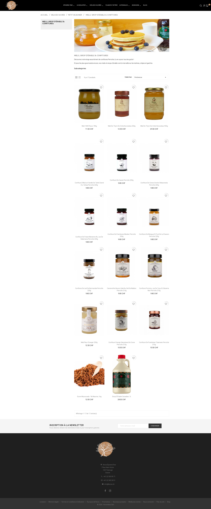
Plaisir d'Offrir (111, 5)
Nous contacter (148, 502)
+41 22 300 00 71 (109, 476)
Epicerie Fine (69, 5)
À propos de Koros (93, 502)
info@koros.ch (109, 484)
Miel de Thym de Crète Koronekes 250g (121, 126)
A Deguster (82, 5)
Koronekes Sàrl (109, 504)
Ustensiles (124, 5)
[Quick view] (91, 136)
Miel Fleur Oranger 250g (89, 342)
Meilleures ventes (134, 502)
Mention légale (53, 502)
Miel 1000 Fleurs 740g (89, 126)
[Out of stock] (86, 191)
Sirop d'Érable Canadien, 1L (121, 396)
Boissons (136, 5)
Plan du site (160, 502)
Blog (145, 5)
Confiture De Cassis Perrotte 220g (121, 180)
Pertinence (151, 77)
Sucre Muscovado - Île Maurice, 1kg (89, 396)
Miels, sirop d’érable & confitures (53, 23)
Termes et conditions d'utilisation (72, 502)
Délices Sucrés (96, 5)
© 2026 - (100, 504)
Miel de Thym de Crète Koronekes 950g (154, 126)
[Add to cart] (86, 136)
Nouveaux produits (119, 502)
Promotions (106, 502)
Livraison (43, 502)
